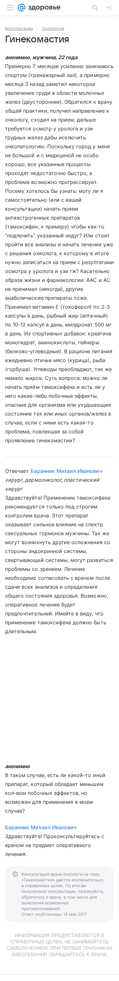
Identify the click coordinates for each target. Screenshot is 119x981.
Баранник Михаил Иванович (66, 471)
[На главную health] (43, 7)
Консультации (19, 28)
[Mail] (21, 7)
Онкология (53, 28)
